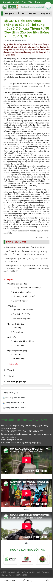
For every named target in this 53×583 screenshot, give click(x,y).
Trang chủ (9, 13)
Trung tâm (39, 2)
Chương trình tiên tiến (22, 292)
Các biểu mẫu (18, 345)
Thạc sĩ (10, 370)
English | (16, 2)
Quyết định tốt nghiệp (17, 350)
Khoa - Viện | (27, 2)
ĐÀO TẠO (21, 13)
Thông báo (44, 13)
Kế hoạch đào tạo (16, 324)
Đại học (33, 13)
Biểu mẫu (12, 337)
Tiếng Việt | (6, 2)
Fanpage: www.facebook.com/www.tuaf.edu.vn (22, 434)
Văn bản (12, 306)
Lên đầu (45, 580)
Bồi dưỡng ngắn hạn (16, 381)
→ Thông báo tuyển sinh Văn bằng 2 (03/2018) (24, 247)
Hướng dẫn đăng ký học (23, 341)
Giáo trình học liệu (20, 301)
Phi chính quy (18, 332)
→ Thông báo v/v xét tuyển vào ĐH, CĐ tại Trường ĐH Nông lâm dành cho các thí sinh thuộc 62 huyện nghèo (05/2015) (26, 268)
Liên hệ (28, 580)
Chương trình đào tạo (17, 284)
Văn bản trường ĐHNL (22, 318)
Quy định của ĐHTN (21, 314)
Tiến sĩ (10, 376)
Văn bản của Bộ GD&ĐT (23, 310)
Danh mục (10, 580)
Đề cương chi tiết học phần (24, 296)
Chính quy (16, 327)
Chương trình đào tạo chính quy (26, 287)
